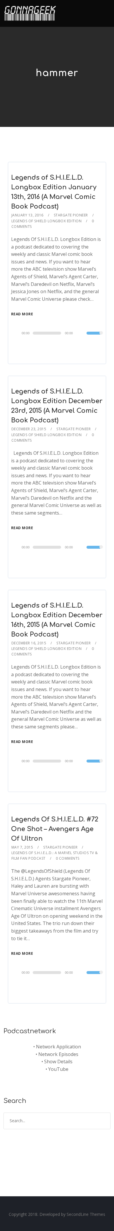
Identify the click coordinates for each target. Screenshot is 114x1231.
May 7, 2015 (22, 847)
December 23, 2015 (28, 428)
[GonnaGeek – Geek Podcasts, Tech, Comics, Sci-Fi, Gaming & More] (32, 11)
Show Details (58, 1061)
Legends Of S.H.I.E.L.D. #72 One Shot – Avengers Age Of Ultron (54, 829)
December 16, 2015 (28, 643)
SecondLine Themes (86, 1214)
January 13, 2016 (27, 215)
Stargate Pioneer (71, 215)
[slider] (95, 337)
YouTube (58, 1069)
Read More (22, 314)
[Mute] (82, 334)
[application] (57, 333)
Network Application (58, 1046)
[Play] (17, 333)
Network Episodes (58, 1054)
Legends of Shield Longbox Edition (46, 220)
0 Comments (68, 858)
